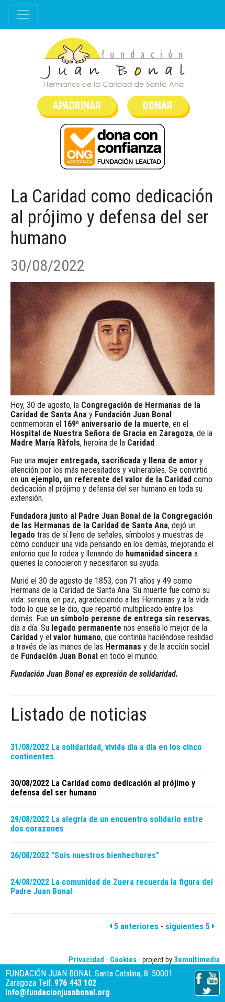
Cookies (123, 959)
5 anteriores (135, 926)
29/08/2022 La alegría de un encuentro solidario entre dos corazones (106, 824)
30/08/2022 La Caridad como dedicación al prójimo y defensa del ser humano (102, 788)
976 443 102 (75, 983)
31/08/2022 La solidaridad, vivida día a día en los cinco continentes (106, 751)
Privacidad (86, 959)
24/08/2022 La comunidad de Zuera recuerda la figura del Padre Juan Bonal (111, 886)
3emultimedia (197, 959)
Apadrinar (77, 105)
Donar (158, 105)
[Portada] (112, 62)
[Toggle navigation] (23, 14)
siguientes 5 (188, 926)
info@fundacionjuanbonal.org (57, 992)
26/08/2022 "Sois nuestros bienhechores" (84, 855)
